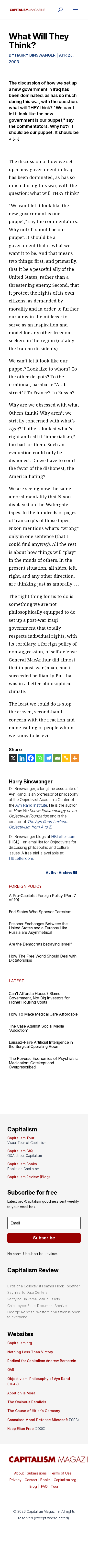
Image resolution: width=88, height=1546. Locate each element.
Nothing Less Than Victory (30, 1352)
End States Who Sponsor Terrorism (40, 911)
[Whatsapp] (40, 758)
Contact (30, 1480)
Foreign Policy (25, 886)
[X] (13, 758)
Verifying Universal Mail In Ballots (33, 1299)
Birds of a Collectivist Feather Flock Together (43, 1286)
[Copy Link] (66, 758)
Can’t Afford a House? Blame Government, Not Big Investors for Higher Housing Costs (39, 998)
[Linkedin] (22, 758)
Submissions (36, 1473)
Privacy (16, 1480)
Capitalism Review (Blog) (28, 1177)
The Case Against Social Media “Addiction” (36, 1028)
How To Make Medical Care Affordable (43, 1014)
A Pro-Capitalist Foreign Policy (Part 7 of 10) (42, 897)
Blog (33, 1486)
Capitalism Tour (20, 1138)
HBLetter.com (63, 836)
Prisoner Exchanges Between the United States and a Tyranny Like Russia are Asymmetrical (38, 928)
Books (45, 1480)
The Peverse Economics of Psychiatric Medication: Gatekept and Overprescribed (43, 1062)
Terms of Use (60, 1473)
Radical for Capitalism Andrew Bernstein (41, 1361)
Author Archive (59, 872)
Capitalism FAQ (20, 1151)
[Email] (57, 758)
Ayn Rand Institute (31, 805)
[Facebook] (31, 758)
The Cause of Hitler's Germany (33, 1411)
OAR (10, 1369)
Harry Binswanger (35, 55)
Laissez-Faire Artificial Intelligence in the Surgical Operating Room (41, 1044)
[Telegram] (48, 758)
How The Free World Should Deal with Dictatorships (43, 958)
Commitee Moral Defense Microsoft (37, 1420)
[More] (75, 758)
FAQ (44, 1486)
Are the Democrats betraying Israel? (40, 944)
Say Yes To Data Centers (27, 1292)
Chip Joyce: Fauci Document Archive (37, 1306)
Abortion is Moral (21, 1393)
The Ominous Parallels (26, 1402)
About (19, 1473)
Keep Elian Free (20, 1428)
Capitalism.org (19, 1343)
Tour (54, 1486)
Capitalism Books (22, 1164)
